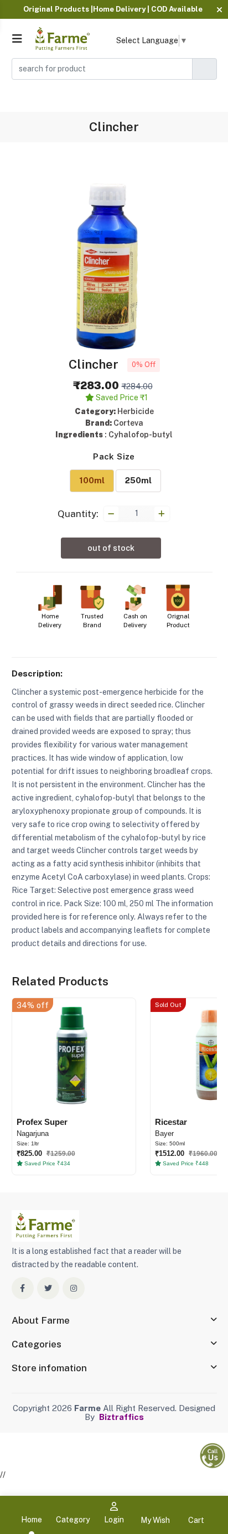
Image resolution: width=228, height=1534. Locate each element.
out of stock (110, 547)
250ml (138, 480)
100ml (92, 480)
